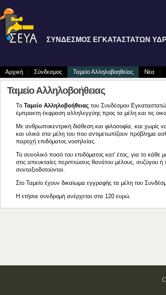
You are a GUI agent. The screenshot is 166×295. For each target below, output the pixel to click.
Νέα (149, 72)
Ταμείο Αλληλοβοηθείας (103, 72)
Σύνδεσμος (48, 72)
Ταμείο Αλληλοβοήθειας (56, 90)
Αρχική (14, 72)
